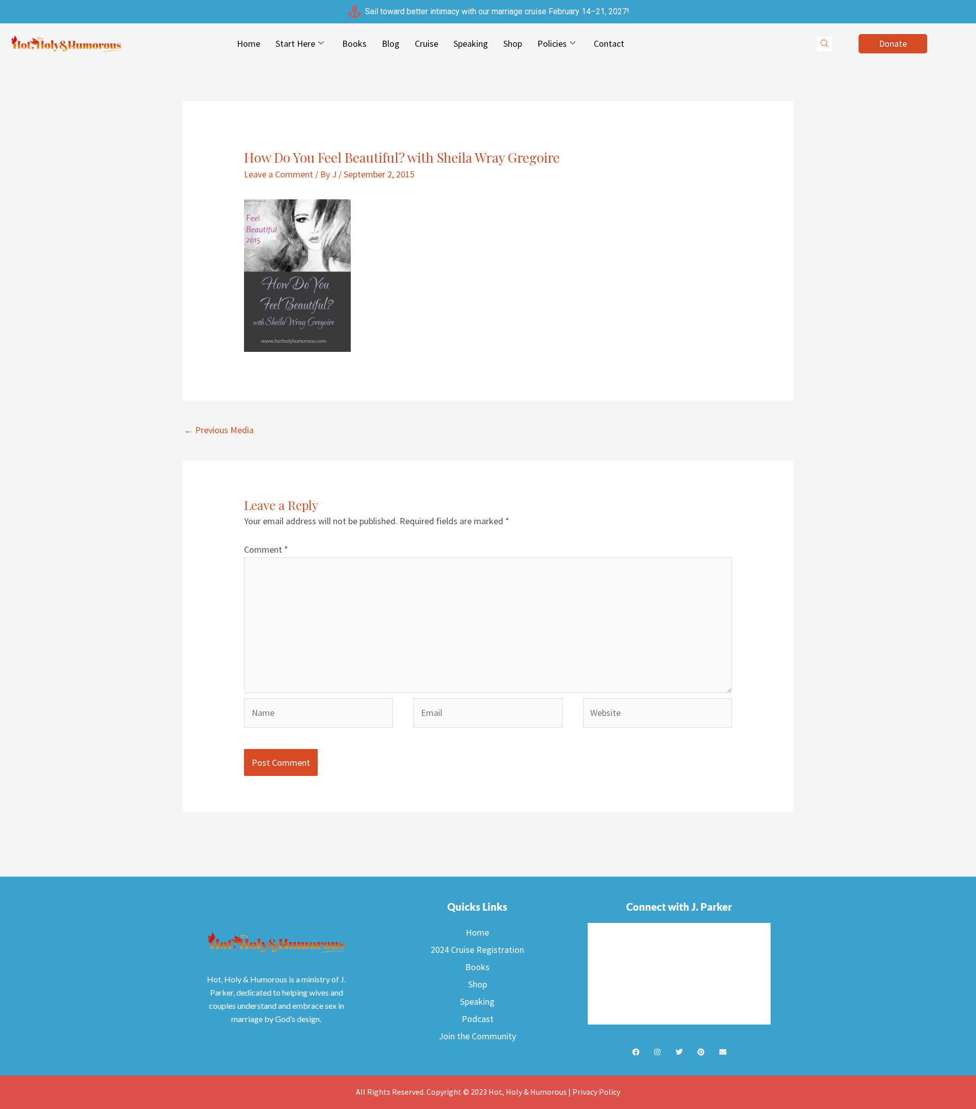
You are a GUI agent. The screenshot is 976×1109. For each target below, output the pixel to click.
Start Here (295, 43)
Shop (512, 43)
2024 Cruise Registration (477, 949)
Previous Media (219, 430)
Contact (609, 43)
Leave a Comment (278, 174)
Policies (552, 43)
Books (354, 43)
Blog (391, 43)
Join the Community (477, 1036)
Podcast (478, 1019)
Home (248, 43)
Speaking (470, 43)
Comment (266, 549)
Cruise (426, 43)
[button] (824, 43)
